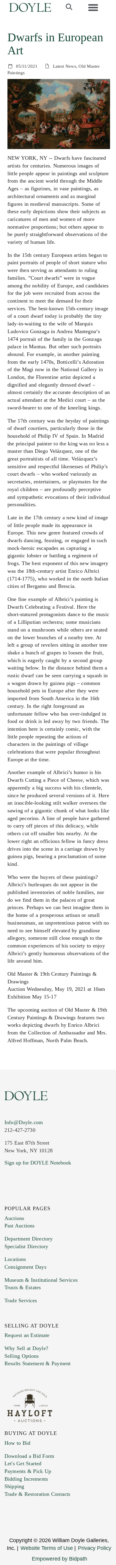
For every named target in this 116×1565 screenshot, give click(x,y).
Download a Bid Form (29, 1456)
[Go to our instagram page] (48, 1199)
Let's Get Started (22, 1463)
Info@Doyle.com (23, 1122)
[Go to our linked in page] (35, 1199)
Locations (15, 1259)
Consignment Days (25, 1267)
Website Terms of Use (47, 1548)
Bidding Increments (26, 1479)
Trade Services (20, 1300)
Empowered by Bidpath (59, 1559)
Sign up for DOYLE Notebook (37, 1163)
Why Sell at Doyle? (26, 1348)
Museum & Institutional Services (41, 1280)
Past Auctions (19, 1226)
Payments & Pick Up (27, 1471)
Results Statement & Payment (37, 1363)
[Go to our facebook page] (10, 1199)
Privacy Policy (94, 1548)
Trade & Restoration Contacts (37, 1494)
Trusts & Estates (22, 1287)
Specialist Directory (26, 1246)
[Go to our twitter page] (23, 1199)
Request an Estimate (27, 1335)
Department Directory (28, 1239)
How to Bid (17, 1443)
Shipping (14, 1486)
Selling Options (21, 1356)
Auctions (14, 1218)
